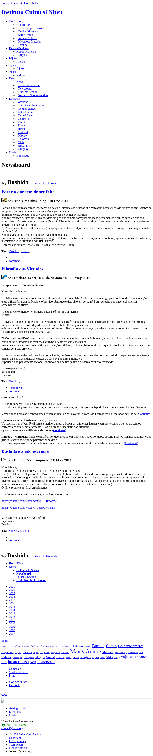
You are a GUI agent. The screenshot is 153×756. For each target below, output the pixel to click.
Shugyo (40, 657)
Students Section (28, 91)
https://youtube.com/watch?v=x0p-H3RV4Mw (29, 501)
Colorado (23, 118)
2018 (12, 596)
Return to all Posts (45, 183)
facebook (14, 685)
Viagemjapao (89, 657)
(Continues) (144, 413)
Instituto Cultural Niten (32, 12)
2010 (12, 623)
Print (12, 675)
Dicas (61, 646)
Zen (115, 658)
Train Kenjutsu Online (31, 105)
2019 (12, 593)
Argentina (24, 145)
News (12, 78)
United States (26, 115)
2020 (12, 589)
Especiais (67, 646)
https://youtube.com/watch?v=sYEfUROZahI (28, 507)
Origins (22, 55)
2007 (12, 633)
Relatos (25, 251)
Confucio (53, 646)
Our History (16, 21)
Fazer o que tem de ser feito (28, 191)
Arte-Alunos (6, 646)
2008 (12, 630)
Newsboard (25, 88)
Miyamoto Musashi (29, 41)
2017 (12, 600)
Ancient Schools (27, 38)
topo (4, 694)
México (22, 135)
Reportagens (17, 658)
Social (50, 657)
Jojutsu (13, 65)
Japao (35, 652)
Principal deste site (12, 3)
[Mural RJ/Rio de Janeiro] (4, 278)
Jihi (41, 653)
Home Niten (31, 3)
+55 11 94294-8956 (15, 724)
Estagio (78, 646)
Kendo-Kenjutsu (19, 48)
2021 (12, 586)
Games (111, 646)
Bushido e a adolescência (25, 451)
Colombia (23, 138)
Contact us (15, 152)
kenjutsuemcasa (15, 661)
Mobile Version (18, 747)
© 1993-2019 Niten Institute (25, 734)
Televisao (60, 657)
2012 (12, 616)
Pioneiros (133, 652)
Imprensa (27, 652)
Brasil (21, 128)
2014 (12, 610)
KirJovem (65, 653)
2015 (12, 606)
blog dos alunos (18, 681)
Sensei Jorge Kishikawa (32, 28)
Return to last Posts (45, 556)
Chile (21, 142)
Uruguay (23, 149)
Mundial (107, 652)
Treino (76, 657)
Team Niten (16, 744)
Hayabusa (7, 652)
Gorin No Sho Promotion (33, 95)
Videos (13, 71)
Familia (98, 645)
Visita (109, 657)
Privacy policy (17, 741)
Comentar (15, 668)
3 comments (16, 387)
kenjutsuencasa (42, 661)
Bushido (14, 251)
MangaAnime (85, 651)
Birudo (26, 646)
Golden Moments (28, 31)
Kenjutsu (55, 652)
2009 (12, 626)
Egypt (21, 125)
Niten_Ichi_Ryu (121, 653)
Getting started (17, 708)
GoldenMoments (130, 646)
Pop (141, 652)
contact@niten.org (12, 728)
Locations (15, 98)
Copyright (15, 737)
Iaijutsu (13, 58)
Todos (5, 640)
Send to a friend (18, 672)
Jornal (46, 652)
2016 (12, 603)
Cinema (13, 530)
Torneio (68, 658)
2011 (12, 620)
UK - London (26, 112)
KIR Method (25, 34)
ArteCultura (17, 646)
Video (102, 658)
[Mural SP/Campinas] (4, 460)
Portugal (23, 132)
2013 (12, 613)
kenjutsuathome (132, 657)
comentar (14, 260)
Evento (87, 646)
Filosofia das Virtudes (22, 268)
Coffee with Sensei (29, 85)
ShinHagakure (29, 658)
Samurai (23, 44)
